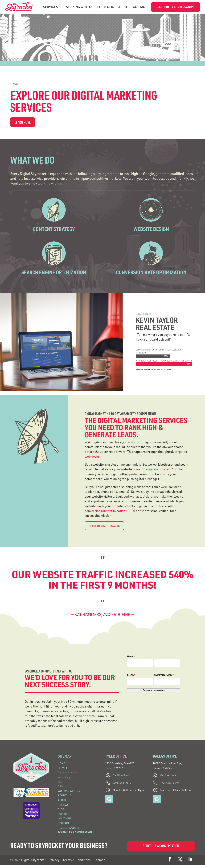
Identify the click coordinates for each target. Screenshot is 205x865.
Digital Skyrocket (33, 860)
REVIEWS (63, 804)
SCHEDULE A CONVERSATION (75, 832)
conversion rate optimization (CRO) (110, 511)
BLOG (61, 809)
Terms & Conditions (76, 860)
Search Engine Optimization (53, 272)
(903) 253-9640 (122, 782)
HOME (61, 763)
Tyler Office (116, 756)
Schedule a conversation (175, 6)
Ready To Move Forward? (104, 526)
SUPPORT (63, 813)
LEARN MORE (23, 122)
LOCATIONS (64, 818)
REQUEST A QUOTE (68, 827)
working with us (50, 183)
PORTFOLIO (105, 7)
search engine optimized (152, 469)
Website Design (151, 229)
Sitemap (99, 860)
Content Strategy (54, 229)
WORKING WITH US (79, 7)
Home (14, 84)
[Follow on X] (180, 859)
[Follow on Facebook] (169, 859)
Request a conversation (154, 690)
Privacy (54, 860)
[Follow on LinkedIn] (190, 859)
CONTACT (140, 7)
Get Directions (121, 775)
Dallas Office (165, 756)
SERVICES (50, 7)
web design (93, 456)
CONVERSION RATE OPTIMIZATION (151, 272)
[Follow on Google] (109, 799)
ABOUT (123, 7)
